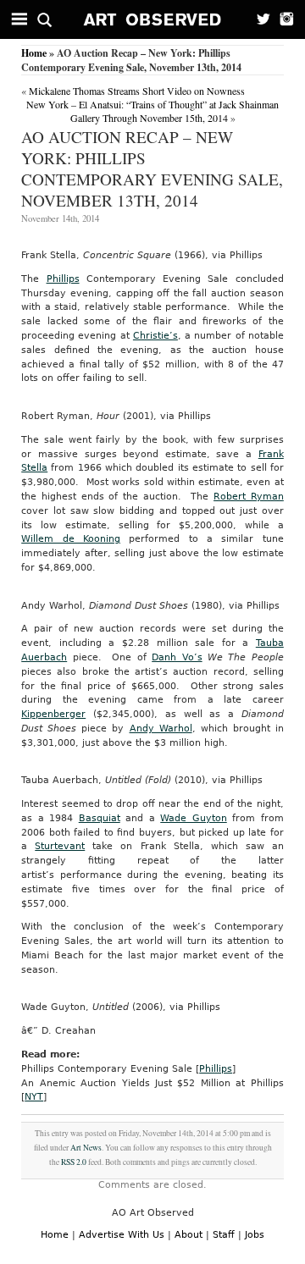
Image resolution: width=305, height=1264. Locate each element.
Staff (224, 1234)
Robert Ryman (249, 496)
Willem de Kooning (70, 538)
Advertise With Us (121, 1234)
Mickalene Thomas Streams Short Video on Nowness (137, 90)
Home (34, 53)
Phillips (63, 278)
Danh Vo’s (177, 657)
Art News (86, 1147)
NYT (34, 1096)
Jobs (254, 1234)
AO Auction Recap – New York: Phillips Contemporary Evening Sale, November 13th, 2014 (152, 168)
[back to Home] (153, 19)
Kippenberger (53, 714)
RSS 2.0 (73, 1161)
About (188, 1234)
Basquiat (99, 818)
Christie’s (155, 335)
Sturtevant (60, 846)
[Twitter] (258, 19)
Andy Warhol (161, 728)
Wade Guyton (193, 818)
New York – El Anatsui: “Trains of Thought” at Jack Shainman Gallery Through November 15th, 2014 (152, 110)
